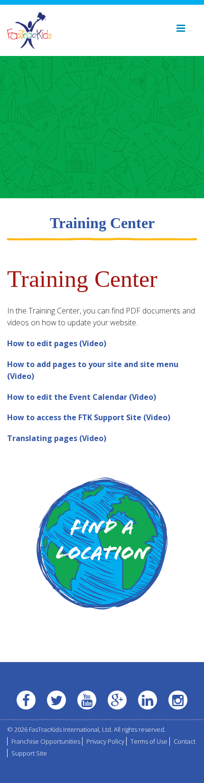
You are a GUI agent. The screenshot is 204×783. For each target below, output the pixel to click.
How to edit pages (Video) (56, 343)
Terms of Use (148, 741)
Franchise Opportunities (45, 741)
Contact (184, 741)
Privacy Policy (105, 741)
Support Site (29, 753)
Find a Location (102, 542)
